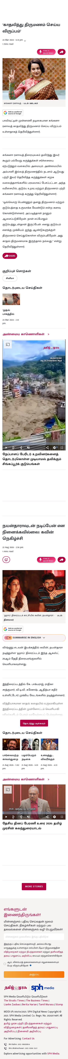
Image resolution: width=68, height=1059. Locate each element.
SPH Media (53, 1053)
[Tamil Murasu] (16, 988)
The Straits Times (14, 1001)
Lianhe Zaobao (12, 1005)
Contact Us (28, 1038)
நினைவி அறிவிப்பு (29, 1031)
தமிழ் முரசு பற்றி (13, 1023)
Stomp (59, 1005)
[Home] (42, 988)
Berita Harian (29, 1005)
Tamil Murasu (46, 1005)
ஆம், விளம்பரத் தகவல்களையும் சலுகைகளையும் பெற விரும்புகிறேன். (33, 963)
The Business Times (37, 1001)
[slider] (34, 443)
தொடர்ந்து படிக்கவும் (34, 723)
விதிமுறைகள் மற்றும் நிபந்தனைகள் (23, 952)
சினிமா (10, 278)
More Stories (34, 886)
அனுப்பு (34, 974)
